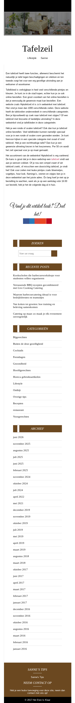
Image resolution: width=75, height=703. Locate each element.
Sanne (44, 58)
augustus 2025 (21, 450)
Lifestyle (31, 58)
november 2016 (21, 615)
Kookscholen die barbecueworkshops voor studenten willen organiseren (36, 277)
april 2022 (18, 496)
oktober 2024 (20, 483)
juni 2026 (18, 437)
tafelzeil (55, 159)
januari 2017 (20, 602)
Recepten (18, 403)
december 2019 (21, 510)
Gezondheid (19, 363)
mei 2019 (18, 536)
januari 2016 (20, 648)
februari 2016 (20, 642)
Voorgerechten (21, 416)
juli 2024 (18, 490)
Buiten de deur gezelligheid (28, 343)
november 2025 (21, 443)
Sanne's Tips (37, 677)
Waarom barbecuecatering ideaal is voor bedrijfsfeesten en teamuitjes (35, 296)
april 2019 (18, 543)
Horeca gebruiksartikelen (26, 377)
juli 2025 (18, 457)
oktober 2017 (20, 569)
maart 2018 (19, 562)
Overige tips (19, 396)
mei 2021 (18, 503)
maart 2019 (19, 549)
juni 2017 (18, 576)
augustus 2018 (21, 556)
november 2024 (21, 476)
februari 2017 (20, 596)
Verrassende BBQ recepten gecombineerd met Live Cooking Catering (35, 286)
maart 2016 (19, 635)
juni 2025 (18, 463)
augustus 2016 (21, 629)
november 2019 (21, 516)
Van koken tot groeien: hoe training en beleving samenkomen (34, 305)
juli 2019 (18, 529)
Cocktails (18, 350)
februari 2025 (20, 470)
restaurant (18, 410)
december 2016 (21, 609)
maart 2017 (19, 589)
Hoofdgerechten (22, 370)
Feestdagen (19, 357)
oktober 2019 (20, 523)
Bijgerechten (20, 337)
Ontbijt (17, 390)
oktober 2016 (20, 622)
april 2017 (18, 582)
